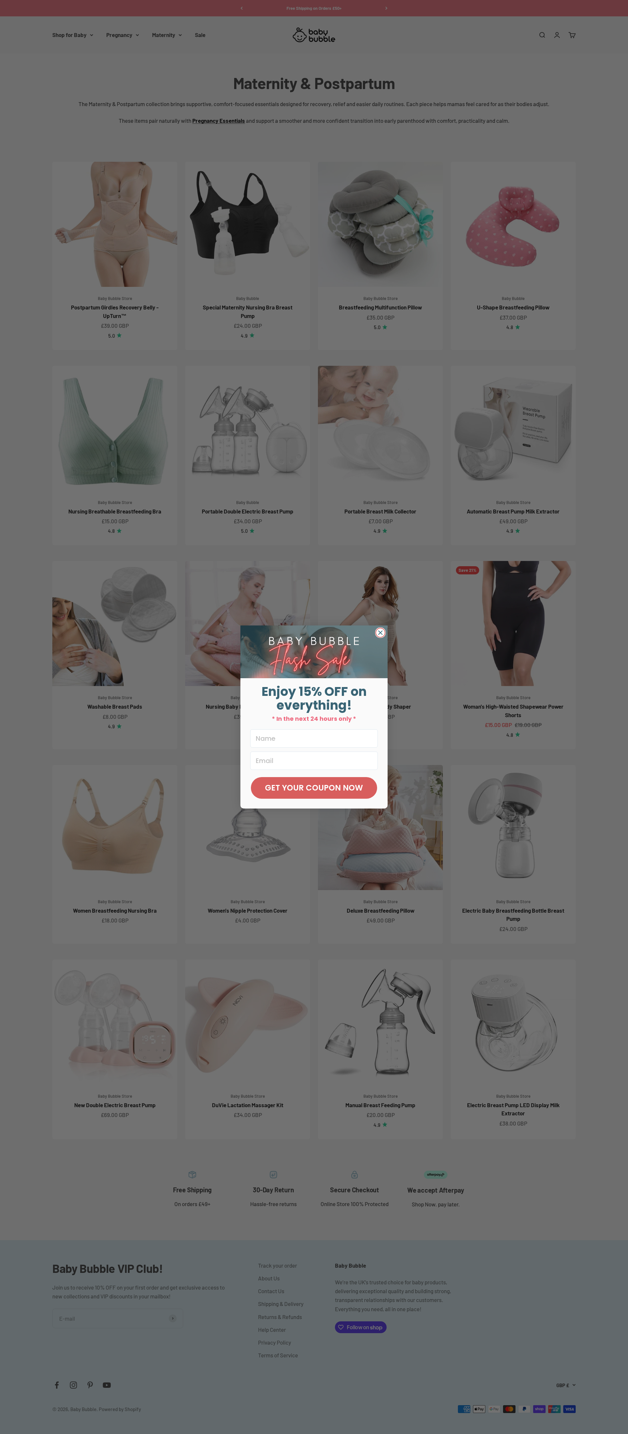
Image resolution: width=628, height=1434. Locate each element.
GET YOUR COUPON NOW (314, 787)
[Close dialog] (380, 632)
